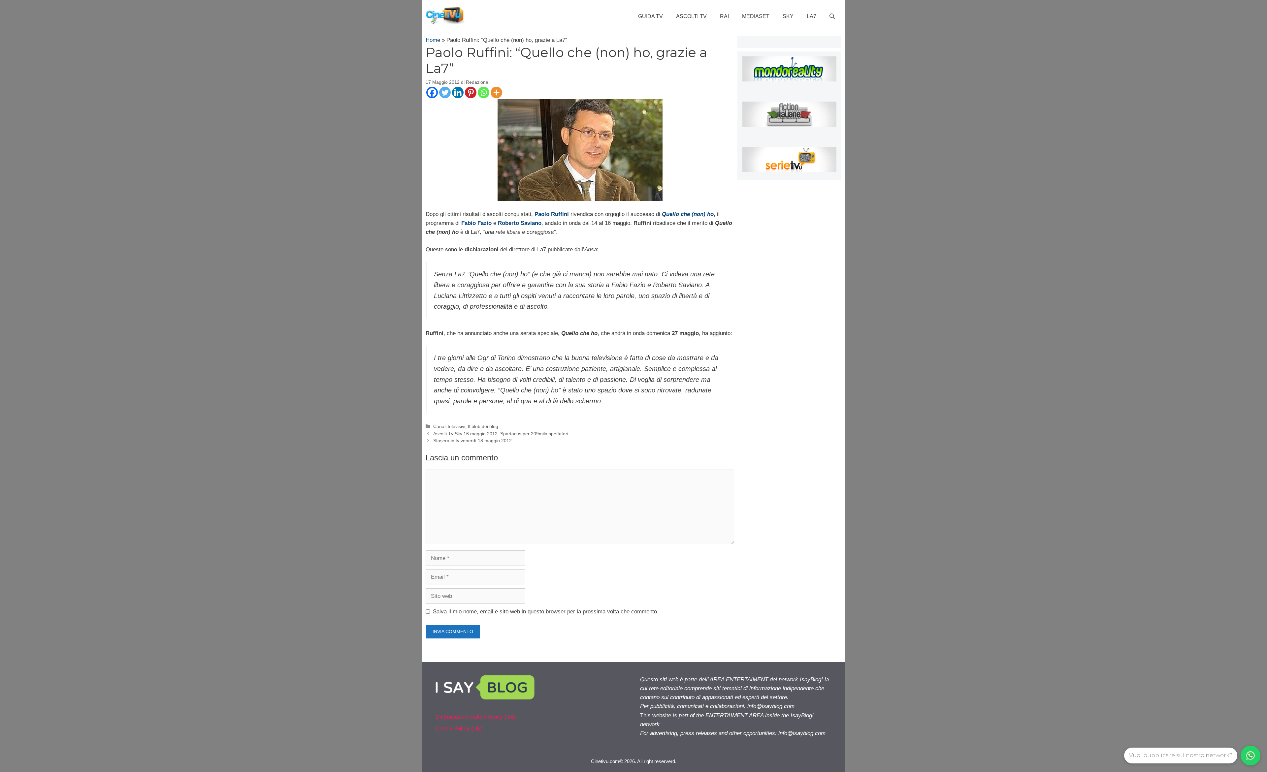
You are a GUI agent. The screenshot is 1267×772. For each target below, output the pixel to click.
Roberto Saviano (519, 223)
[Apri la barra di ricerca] (832, 16)
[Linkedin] (458, 92)
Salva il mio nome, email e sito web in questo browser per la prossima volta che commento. (546, 611)
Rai (724, 16)
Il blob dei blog (483, 426)
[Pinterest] (470, 92)
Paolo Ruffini (552, 214)
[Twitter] (445, 92)
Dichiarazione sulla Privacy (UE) (476, 717)
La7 (811, 16)
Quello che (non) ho (688, 214)
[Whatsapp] (483, 92)
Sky (788, 16)
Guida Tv (650, 16)
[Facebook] (432, 92)
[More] (496, 92)
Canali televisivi (449, 426)
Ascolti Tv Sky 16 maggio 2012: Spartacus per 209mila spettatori (500, 433)
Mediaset (755, 16)
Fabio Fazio (476, 223)
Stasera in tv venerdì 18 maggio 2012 (472, 440)
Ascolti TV (691, 16)
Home (433, 40)
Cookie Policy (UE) (459, 729)
